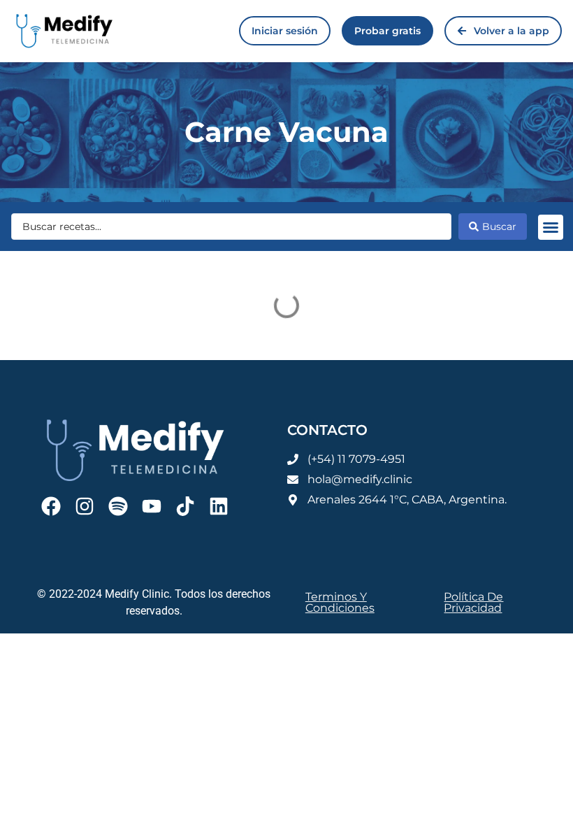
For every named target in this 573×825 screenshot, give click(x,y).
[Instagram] (84, 506)
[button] (550, 227)
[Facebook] (51, 506)
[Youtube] (151, 506)
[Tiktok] (185, 506)
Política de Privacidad (473, 602)
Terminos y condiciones (340, 602)
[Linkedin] (219, 506)
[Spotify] (118, 506)
